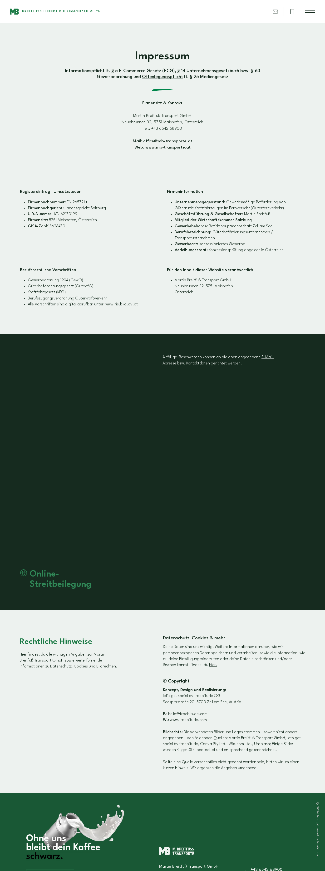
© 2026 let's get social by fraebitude (317, 829)
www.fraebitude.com (188, 720)
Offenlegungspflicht (162, 77)
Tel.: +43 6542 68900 (162, 129)
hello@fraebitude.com (187, 714)
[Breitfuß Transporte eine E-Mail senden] (275, 11)
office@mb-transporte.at (167, 141)
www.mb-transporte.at (168, 147)
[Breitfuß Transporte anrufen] (292, 11)
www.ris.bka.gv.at (121, 304)
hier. (213, 665)
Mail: (138, 141)
